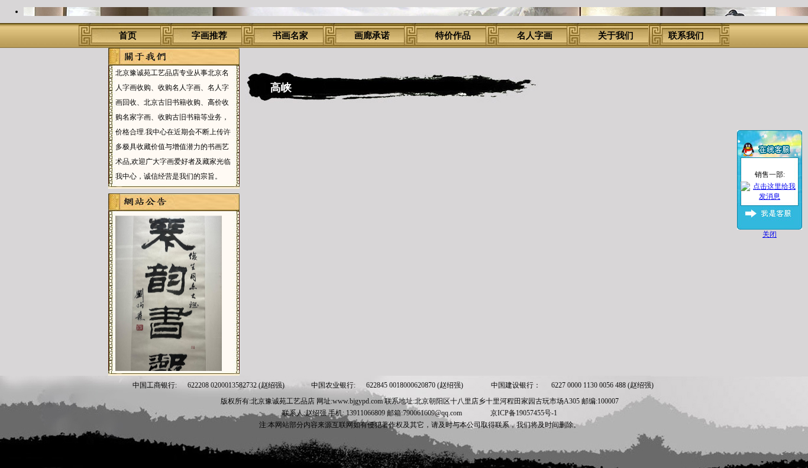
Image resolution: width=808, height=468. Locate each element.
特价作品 (453, 35)
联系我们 (686, 35)
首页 (128, 35)
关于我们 (616, 35)
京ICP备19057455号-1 (523, 413)
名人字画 (534, 35)
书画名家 (290, 35)
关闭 (769, 234)
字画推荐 (209, 35)
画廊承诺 (372, 35)
